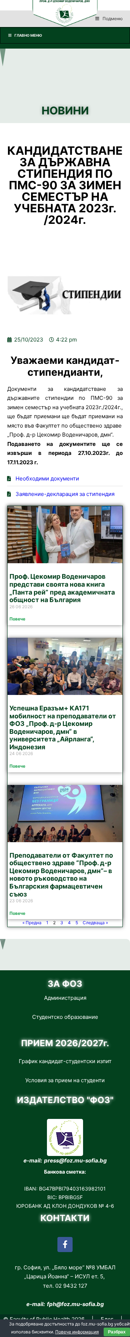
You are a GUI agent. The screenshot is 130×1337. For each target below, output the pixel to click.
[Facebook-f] (65, 1244)
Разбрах (117, 1331)
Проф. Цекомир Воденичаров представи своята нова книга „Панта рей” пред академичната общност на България (62, 588)
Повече (17, 619)
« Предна (32, 922)
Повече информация (77, 1331)
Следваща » (95, 922)
